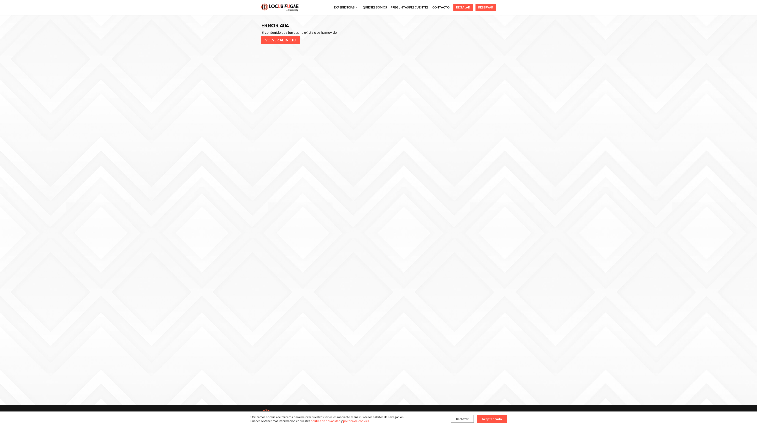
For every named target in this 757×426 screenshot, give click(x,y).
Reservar (485, 7)
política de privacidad (325, 421)
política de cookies (356, 421)
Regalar (463, 7)
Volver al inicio (280, 40)
